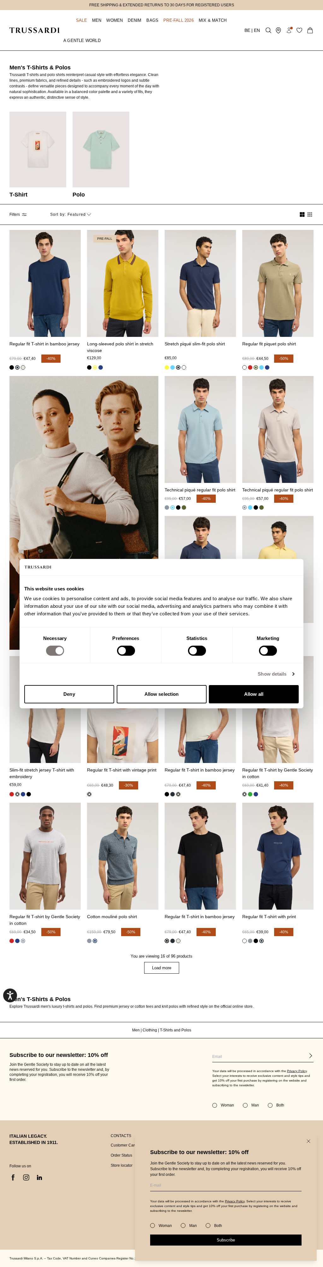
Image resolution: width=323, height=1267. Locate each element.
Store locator (121, 1165)
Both (218, 1225)
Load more (161, 967)
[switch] (126, 651)
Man (193, 1225)
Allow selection (161, 694)
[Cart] (310, 30)
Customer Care (124, 1145)
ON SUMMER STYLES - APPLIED (161, 5)
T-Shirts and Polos (175, 1030)
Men (136, 1030)
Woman (165, 1225)
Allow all (253, 694)
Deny (69, 694)
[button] (75, 20)
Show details (272, 674)
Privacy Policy (234, 1201)
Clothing (150, 1030)
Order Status (121, 1155)
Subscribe (226, 1240)
